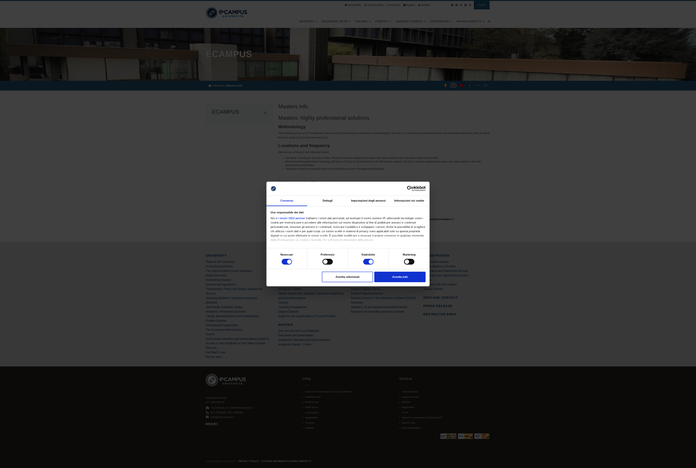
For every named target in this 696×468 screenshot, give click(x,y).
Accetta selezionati (347, 276)
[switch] (327, 262)
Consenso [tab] (286, 200)
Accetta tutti (400, 276)
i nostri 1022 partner (291, 218)
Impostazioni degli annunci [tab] (368, 200)
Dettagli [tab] (328, 200)
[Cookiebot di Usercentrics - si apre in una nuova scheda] (410, 188)
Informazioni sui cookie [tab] (409, 200)
